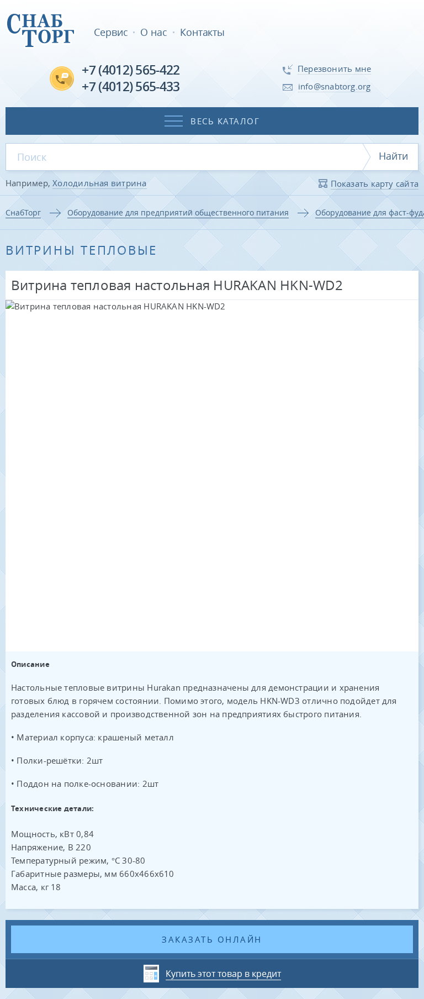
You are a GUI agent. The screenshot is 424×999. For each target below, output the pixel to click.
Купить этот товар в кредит (223, 974)
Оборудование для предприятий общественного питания (178, 212)
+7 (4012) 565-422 (130, 69)
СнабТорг (23, 212)
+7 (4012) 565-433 (130, 86)
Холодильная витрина (99, 182)
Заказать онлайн (212, 939)
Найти (393, 155)
